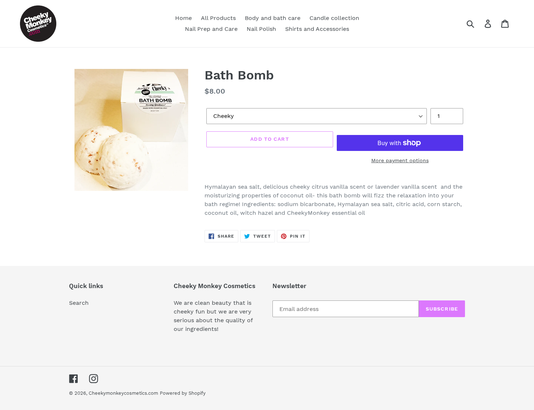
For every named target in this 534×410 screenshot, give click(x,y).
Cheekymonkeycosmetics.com (123, 393)
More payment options (400, 160)
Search (79, 302)
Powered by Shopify (183, 393)
